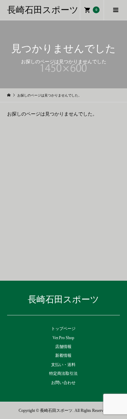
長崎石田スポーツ (43, 10)
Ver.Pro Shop (63, 337)
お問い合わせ (63, 382)
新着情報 (63, 355)
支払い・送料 (63, 364)
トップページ (63, 328)
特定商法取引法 (63, 373)
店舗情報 (63, 346)
